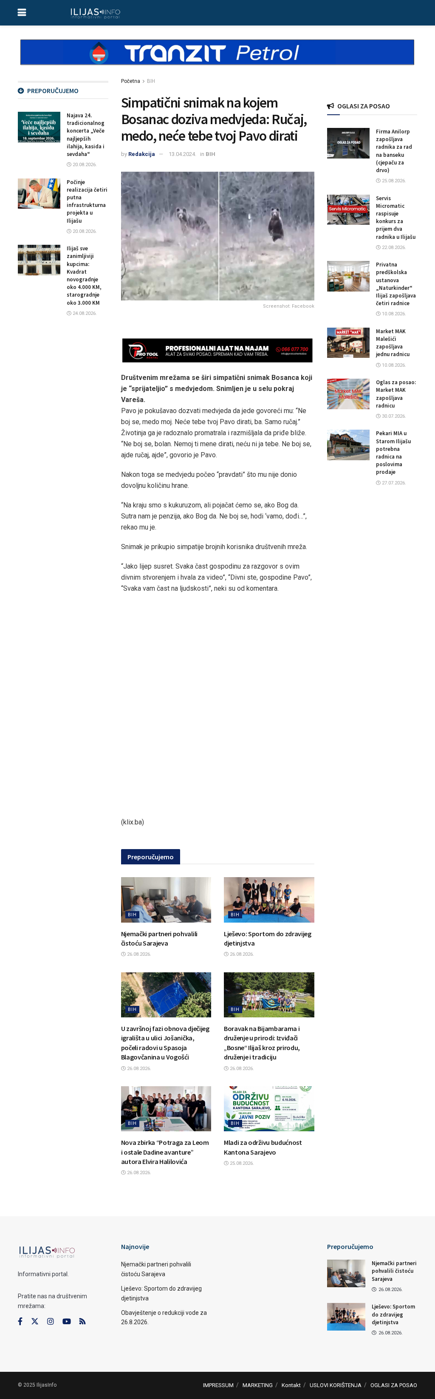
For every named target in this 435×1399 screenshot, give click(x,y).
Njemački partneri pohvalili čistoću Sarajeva (394, 1271)
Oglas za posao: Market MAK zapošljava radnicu (396, 394)
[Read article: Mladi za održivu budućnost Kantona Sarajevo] (269, 1108)
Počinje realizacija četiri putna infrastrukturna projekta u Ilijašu (87, 201)
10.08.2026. (393, 314)
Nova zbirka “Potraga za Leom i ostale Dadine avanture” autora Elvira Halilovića (165, 1152)
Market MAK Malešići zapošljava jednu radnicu (393, 343)
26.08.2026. (138, 954)
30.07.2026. (393, 416)
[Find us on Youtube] (66, 1322)
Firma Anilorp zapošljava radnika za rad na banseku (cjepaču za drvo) (394, 151)
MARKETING (258, 1385)
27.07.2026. (393, 483)
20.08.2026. (84, 164)
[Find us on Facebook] (20, 1322)
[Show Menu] (22, 12)
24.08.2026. (84, 313)
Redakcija (141, 154)
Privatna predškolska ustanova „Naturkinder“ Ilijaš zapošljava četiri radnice (396, 284)
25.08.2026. (241, 1163)
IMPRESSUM (218, 1385)
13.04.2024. (182, 154)
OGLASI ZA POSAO (393, 1385)
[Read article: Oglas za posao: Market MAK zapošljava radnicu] (348, 394)
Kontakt (291, 1385)
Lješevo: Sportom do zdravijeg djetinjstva (393, 1314)
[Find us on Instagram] (50, 1322)
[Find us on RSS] (82, 1322)
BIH (151, 81)
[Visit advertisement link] (217, 59)
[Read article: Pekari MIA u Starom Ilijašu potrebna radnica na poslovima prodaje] (348, 445)
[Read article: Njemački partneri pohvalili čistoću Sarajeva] (166, 899)
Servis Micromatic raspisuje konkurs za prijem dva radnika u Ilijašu (395, 218)
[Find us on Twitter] (35, 1322)
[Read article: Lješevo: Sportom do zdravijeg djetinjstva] (269, 899)
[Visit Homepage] (95, 12)
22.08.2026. (393, 247)
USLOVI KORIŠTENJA (336, 1385)
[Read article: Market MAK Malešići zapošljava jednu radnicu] (348, 343)
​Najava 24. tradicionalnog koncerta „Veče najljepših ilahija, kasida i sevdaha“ (86, 135)
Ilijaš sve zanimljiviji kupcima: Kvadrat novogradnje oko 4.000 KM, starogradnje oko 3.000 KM (84, 275)
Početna (130, 81)
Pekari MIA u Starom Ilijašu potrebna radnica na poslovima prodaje (393, 453)
